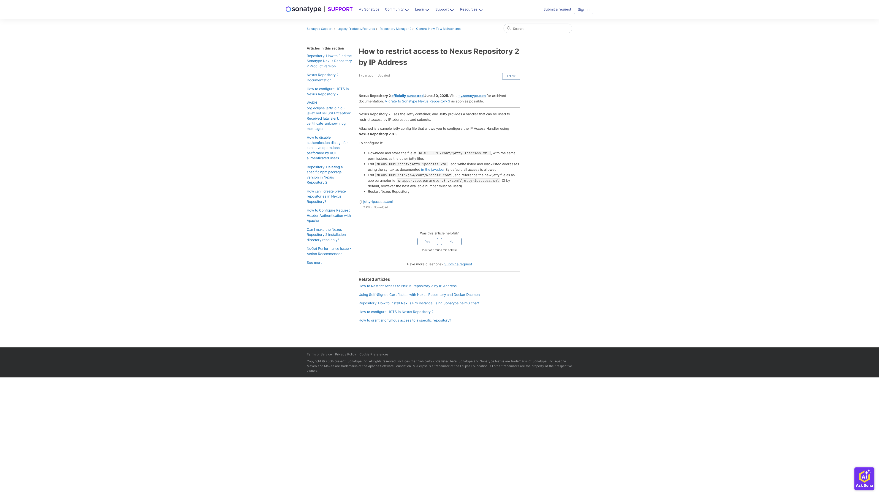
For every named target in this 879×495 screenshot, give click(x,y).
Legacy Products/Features (356, 28)
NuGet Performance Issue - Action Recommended (329, 251)
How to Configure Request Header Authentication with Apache (329, 215)
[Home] (319, 9)
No (451, 241)
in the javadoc (432, 169)
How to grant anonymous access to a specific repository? (405, 320)
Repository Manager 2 (395, 28)
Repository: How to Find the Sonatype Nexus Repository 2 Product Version (329, 61)
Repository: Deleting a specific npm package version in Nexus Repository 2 (325, 175)
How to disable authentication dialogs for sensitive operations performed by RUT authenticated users (327, 147)
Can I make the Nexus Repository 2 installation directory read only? (326, 234)
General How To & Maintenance (438, 28)
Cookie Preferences (373, 354)
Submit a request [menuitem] (557, 9)
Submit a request (458, 264)
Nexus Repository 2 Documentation (323, 77)
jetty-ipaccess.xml (378, 201)
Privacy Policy (345, 354)
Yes (427, 241)
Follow (511, 76)
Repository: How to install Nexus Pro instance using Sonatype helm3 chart (419, 303)
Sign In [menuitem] (583, 9)
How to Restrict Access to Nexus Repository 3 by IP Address (408, 286)
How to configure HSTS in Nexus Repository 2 (328, 91)
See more (315, 262)
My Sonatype (369, 9)
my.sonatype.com (472, 96)
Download (381, 207)
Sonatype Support (320, 28)
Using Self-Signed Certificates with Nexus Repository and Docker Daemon (419, 294)
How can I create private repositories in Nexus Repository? (326, 196)
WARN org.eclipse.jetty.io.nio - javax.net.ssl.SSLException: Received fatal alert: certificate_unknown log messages (329, 116)
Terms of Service (319, 354)
